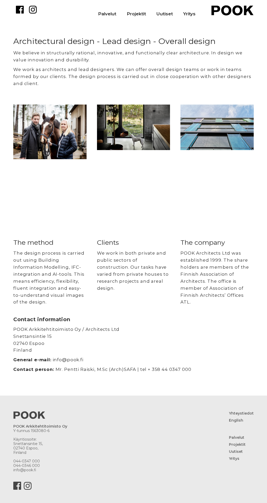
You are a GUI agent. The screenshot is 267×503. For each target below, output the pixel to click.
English (236, 420)
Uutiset (164, 13)
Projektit (237, 444)
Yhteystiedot (241, 413)
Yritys (189, 13)
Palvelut (107, 13)
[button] (141, 9)
